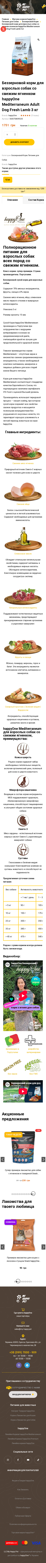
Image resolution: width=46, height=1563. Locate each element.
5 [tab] (19, 1194)
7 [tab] (23, 1194)
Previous (2, 1159)
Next (43, 1159)
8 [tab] (24, 1194)
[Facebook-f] (18, 1460)
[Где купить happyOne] (23, 1309)
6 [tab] (21, 1194)
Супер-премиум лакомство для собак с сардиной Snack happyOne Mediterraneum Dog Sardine (23, 1173)
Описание (12, 199)
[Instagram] (8, 1460)
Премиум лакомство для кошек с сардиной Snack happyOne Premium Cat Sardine (23, 1261)
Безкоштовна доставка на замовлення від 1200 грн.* (23, 190)
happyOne (12, 115)
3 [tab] (15, 1194)
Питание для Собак (10, 22)
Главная (5, 19)
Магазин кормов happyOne (23, 19)
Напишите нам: (23, 1326)
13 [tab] (33, 1194)
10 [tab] (28, 1194)
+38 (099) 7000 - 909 (23, 1352)
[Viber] (19, 1365)
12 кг (7, 179)
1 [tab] (12, 1194)
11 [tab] (30, 1194)
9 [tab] (26, 1194)
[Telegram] (27, 1365)
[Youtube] (28, 1460)
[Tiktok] (38, 1460)
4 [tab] (17, 1194)
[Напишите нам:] (23, 1322)
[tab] (12, 200)
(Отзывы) (35, 115)
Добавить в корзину (19, 142)
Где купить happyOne (23, 1313)
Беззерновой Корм (30, 22)
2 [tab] (14, 1194)
